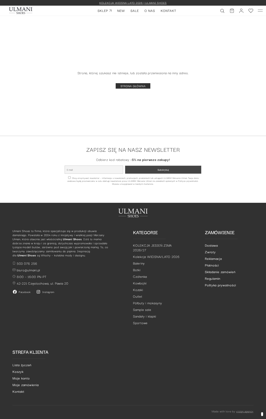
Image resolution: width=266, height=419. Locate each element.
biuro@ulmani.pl (28, 270)
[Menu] (260, 10)
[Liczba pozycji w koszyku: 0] (232, 10)
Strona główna (133, 86)
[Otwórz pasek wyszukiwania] (222, 10)
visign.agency (245, 411)
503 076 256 (26, 263)
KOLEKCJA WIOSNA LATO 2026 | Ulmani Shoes (133, 2)
